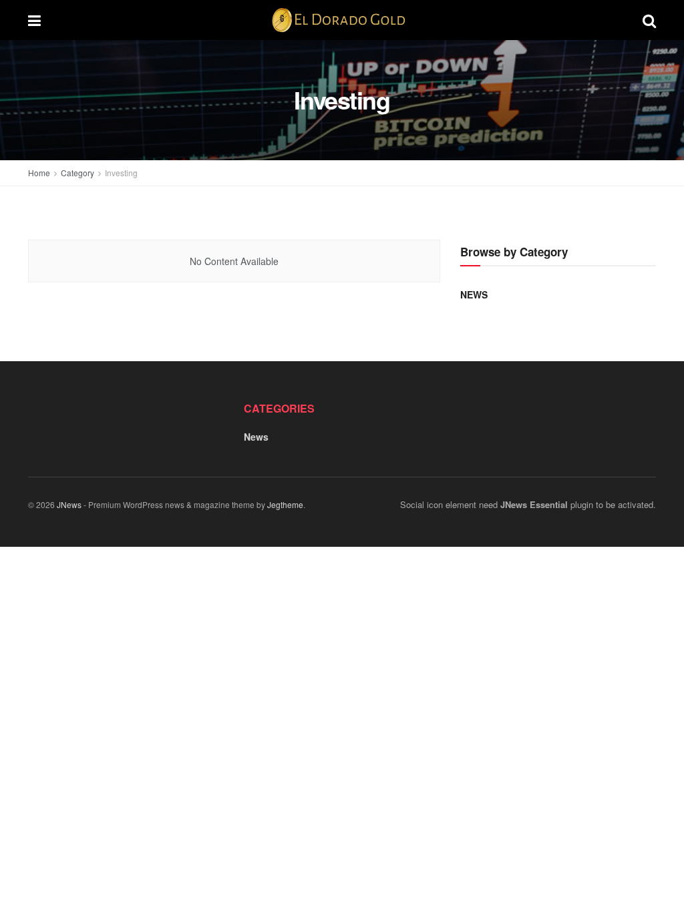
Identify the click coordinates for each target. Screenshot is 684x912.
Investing (121, 172)
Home (39, 172)
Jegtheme (285, 504)
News (474, 294)
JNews (69, 504)
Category (77, 172)
